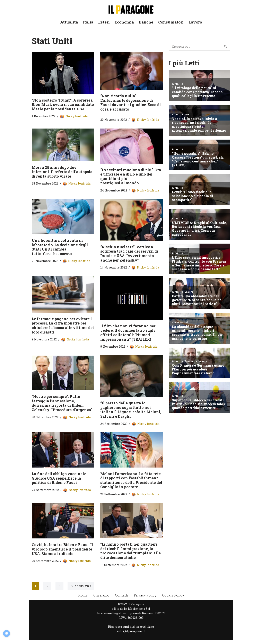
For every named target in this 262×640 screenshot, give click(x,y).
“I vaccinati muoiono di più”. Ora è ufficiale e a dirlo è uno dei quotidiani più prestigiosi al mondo (130, 176)
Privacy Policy (145, 595)
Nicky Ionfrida (77, 116)
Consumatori (171, 22)
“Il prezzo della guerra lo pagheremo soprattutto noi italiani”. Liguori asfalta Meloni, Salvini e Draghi (130, 410)
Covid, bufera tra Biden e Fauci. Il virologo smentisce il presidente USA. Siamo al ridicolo (62, 549)
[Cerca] (225, 46)
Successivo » (81, 586)
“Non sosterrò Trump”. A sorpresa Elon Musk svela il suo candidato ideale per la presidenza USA (63, 104)
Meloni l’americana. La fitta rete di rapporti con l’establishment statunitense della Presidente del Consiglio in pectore (131, 480)
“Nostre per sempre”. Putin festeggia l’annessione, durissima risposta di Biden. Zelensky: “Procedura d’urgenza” (62, 403)
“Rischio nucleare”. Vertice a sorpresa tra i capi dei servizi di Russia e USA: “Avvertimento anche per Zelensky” (129, 253)
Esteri (104, 22)
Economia (124, 22)
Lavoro (195, 22)
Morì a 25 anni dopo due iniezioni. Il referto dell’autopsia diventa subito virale (62, 172)
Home (83, 595)
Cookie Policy (173, 595)
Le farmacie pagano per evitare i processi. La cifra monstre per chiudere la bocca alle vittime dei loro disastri (63, 325)
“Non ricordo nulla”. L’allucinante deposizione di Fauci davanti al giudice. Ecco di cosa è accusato (130, 102)
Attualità (69, 22)
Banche (146, 22)
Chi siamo (101, 595)
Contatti (121, 595)
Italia (88, 22)
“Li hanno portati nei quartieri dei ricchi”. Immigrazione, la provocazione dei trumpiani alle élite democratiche (130, 551)
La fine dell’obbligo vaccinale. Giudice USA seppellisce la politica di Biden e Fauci (59, 478)
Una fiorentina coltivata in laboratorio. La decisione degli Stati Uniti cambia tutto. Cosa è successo (60, 247)
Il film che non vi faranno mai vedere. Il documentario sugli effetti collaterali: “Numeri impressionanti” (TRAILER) (128, 332)
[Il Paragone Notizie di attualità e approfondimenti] (131, 9)
